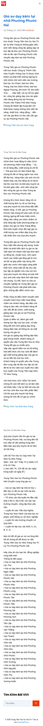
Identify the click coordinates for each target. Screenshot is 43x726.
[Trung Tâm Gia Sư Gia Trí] (3, 3)
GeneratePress (23, 722)
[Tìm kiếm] (36, 703)
